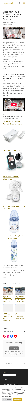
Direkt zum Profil (17, 354)
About (5, 379)
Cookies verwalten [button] (7, 399)
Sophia (7, 22)
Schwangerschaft (7, 24)
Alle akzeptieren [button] (17, 399)
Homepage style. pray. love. (11, 384)
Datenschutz (7, 382)
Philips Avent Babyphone (12, 150)
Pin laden (14, 348)
